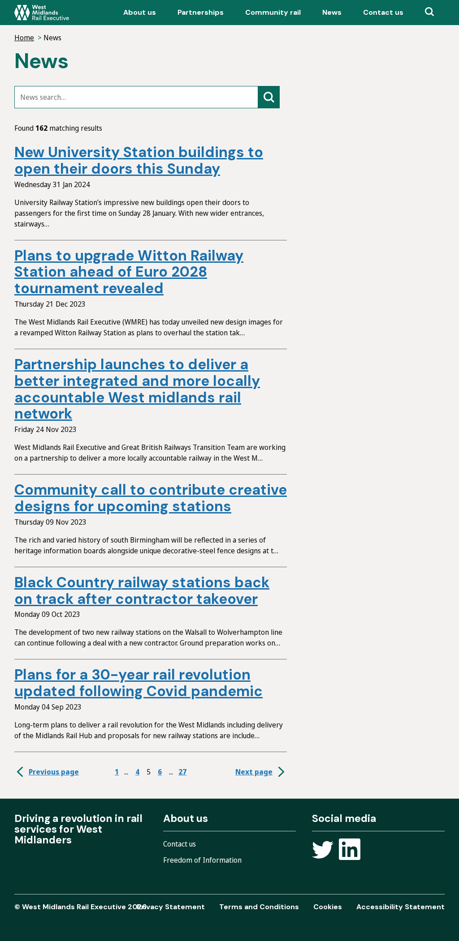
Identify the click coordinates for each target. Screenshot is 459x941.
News (332, 12)
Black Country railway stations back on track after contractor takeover (141, 590)
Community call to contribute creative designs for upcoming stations (150, 498)
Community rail (273, 12)
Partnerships (201, 12)
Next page (254, 772)
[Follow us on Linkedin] (349, 850)
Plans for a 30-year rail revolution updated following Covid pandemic (138, 683)
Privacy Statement (171, 906)
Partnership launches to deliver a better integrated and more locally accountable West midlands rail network (137, 389)
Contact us (383, 12)
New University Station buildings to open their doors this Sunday (138, 160)
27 (182, 772)
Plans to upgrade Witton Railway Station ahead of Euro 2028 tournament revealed (128, 272)
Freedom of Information (202, 860)
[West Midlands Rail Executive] (41, 12)
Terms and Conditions (259, 906)
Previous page (54, 772)
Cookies (327, 906)
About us (139, 12)
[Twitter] (322, 850)
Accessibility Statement (400, 906)
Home (24, 38)
